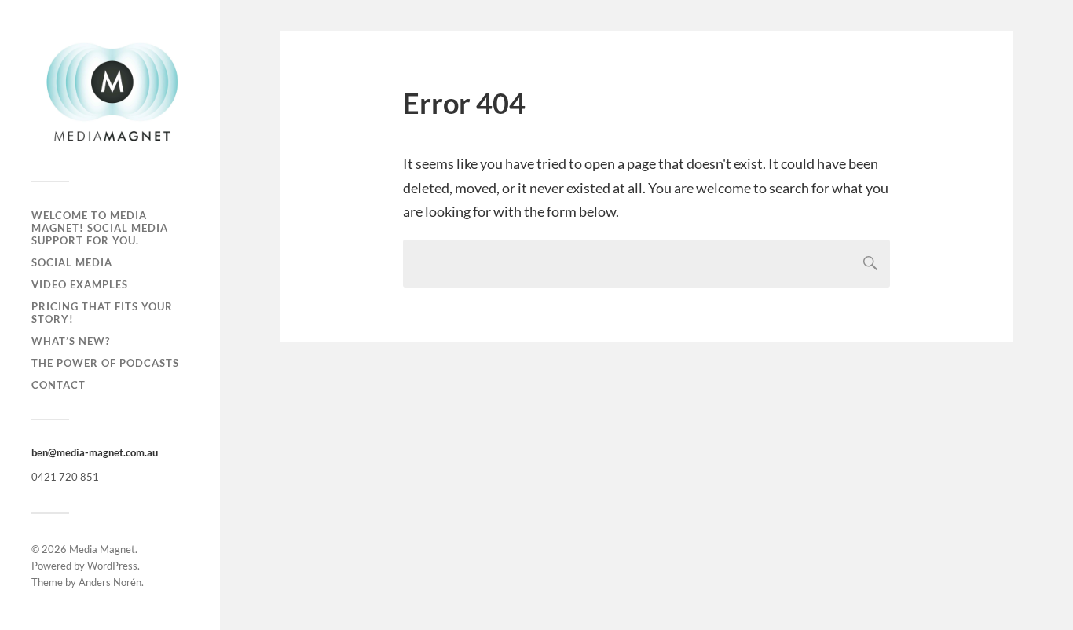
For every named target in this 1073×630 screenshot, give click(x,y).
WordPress (112, 565)
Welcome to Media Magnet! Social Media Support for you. (99, 228)
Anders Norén (110, 582)
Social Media (71, 262)
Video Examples (79, 284)
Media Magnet (102, 549)
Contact (58, 385)
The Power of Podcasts (105, 363)
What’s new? (70, 341)
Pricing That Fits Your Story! (102, 312)
